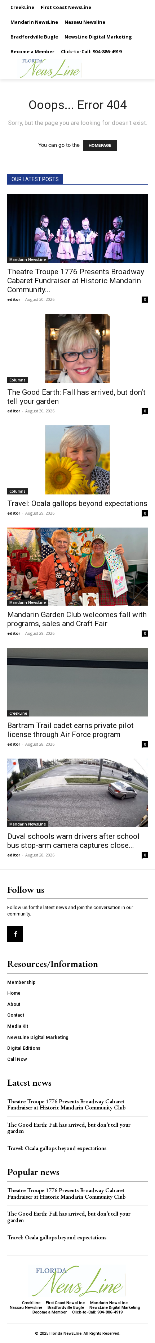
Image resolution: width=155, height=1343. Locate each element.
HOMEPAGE (100, 145)
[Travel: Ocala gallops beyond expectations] (77, 460)
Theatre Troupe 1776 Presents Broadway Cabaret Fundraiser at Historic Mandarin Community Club (66, 1105)
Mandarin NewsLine (27, 259)
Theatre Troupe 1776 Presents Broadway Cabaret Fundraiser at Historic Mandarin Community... (75, 280)
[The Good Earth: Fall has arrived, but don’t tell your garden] (77, 348)
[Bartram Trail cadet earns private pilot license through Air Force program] (77, 682)
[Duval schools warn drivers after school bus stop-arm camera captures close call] (77, 793)
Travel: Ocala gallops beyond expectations (77, 503)
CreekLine (18, 713)
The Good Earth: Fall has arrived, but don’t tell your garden (68, 1128)
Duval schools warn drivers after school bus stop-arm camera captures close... (73, 841)
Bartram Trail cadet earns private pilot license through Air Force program (70, 730)
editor (13, 299)
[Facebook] (15, 934)
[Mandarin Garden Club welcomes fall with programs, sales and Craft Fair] (77, 567)
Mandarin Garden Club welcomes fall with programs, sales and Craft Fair (77, 619)
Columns (17, 380)
